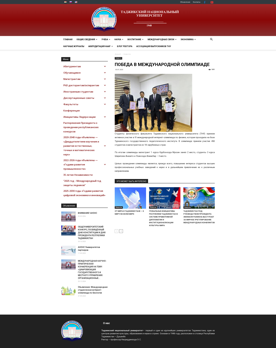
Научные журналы (73, 46)
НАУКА (117, 39)
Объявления (185, 2)
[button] (211, 39)
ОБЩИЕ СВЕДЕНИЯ (85, 39)
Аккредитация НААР (99, 46)
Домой (118, 54)
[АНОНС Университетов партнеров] (68, 251)
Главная (67, 39)
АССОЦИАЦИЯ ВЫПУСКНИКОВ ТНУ (153, 46)
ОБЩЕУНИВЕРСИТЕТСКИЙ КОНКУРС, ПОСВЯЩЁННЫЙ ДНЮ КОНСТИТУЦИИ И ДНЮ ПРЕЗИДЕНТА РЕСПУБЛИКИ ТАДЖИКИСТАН (92, 232)
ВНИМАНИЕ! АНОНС (87, 213)
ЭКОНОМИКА (187, 39)
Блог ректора (124, 46)
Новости (118, 58)
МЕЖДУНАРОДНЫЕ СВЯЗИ (161, 39)
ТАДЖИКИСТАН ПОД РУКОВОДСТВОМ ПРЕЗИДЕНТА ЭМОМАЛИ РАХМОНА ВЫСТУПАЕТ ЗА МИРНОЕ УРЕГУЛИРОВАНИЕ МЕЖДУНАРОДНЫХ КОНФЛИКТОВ (199, 217)
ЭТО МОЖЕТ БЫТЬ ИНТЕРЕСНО (131, 181)
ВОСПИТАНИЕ (134, 39)
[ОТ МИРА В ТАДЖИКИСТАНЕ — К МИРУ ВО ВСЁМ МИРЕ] (130, 198)
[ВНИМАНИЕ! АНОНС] (68, 217)
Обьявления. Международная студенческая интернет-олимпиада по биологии (93, 290)
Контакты (196, 2)
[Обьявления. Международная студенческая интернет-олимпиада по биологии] (68, 291)
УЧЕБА (104, 39)
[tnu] (138, 20)
